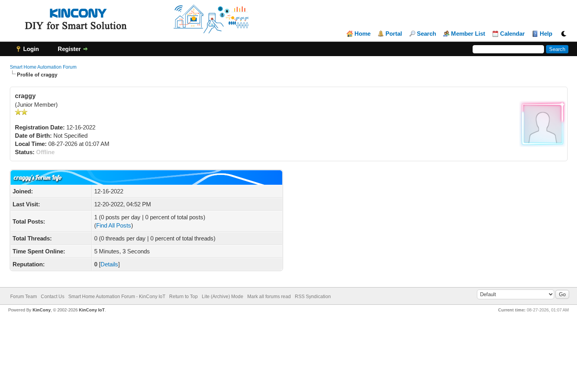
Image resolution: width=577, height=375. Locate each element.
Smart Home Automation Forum (43, 67)
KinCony (42, 310)
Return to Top (183, 296)
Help (546, 34)
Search (426, 34)
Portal (393, 34)
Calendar (512, 34)
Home (362, 34)
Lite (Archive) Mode (222, 296)
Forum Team (23, 296)
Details (109, 264)
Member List (468, 34)
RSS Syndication (313, 296)
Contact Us (52, 296)
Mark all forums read (269, 296)
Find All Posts (113, 225)
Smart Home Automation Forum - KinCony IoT (116, 296)
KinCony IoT (92, 310)
